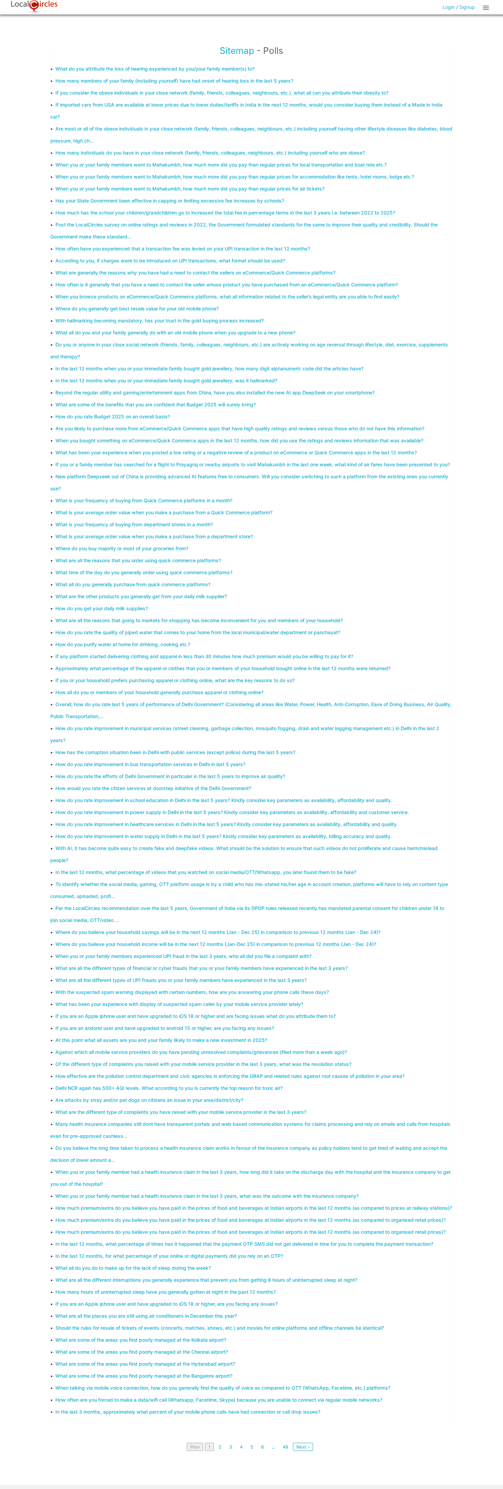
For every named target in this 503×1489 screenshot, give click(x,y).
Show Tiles (486, 7)
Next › (303, 1447)
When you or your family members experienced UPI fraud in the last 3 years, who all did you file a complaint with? (183, 956)
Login (448, 7)
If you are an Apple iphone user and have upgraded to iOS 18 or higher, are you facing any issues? (166, 1304)
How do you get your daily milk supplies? (101, 608)
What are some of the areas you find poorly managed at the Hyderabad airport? (145, 1364)
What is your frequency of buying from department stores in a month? (134, 524)
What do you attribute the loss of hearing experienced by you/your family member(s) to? (155, 69)
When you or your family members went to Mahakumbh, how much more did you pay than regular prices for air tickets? (189, 189)
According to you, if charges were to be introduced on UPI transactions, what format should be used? (170, 260)
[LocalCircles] (34, 6)
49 (285, 1447)
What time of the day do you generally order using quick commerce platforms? (143, 572)
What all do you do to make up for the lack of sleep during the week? (133, 1268)
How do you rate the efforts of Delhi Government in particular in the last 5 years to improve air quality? (170, 776)
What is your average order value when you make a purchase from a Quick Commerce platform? (163, 512)
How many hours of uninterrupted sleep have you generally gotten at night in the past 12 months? (165, 1292)
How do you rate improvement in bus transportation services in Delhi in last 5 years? (150, 764)
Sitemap (237, 50)
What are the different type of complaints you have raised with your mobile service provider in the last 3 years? (180, 1112)
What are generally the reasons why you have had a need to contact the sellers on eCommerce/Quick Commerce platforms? (195, 272)
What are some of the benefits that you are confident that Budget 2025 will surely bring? (155, 404)
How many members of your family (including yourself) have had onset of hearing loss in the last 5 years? (174, 81)
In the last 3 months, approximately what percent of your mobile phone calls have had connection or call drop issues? (187, 1412)
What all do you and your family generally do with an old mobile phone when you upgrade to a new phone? (175, 332)
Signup (467, 7)
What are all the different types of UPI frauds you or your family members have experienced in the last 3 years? (181, 980)
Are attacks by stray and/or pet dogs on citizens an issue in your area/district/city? (149, 1100)
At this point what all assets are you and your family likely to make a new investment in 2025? (161, 1040)
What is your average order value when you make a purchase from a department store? (154, 536)
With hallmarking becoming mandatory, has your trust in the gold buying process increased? (159, 320)
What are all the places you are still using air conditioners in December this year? (146, 1316)
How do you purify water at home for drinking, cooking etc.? (122, 644)
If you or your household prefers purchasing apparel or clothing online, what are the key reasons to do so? (175, 680)
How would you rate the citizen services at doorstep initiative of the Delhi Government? (153, 788)
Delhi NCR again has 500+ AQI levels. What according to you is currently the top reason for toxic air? (169, 1088)
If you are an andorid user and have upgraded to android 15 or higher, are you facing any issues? (164, 1028)
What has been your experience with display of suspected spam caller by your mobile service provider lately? (179, 1004)
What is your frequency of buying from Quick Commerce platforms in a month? (143, 500)
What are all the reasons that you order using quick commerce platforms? (138, 560)
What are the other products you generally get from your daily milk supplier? (141, 596)
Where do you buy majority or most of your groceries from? (121, 548)
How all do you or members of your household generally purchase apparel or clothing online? (159, 692)
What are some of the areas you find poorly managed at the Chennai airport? (141, 1352)
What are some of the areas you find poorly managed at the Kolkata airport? (140, 1340)
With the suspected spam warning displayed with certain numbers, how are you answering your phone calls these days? (192, 992)
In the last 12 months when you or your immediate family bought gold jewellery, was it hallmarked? (166, 380)
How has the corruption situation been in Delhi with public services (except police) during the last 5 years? (175, 752)
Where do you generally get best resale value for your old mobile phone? (137, 308)
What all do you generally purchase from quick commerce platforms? (132, 584)
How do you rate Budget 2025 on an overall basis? (112, 416)
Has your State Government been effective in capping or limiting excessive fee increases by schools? (169, 201)
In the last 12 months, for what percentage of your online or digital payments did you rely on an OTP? (169, 1256)
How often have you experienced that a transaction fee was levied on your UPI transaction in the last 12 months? (182, 248)
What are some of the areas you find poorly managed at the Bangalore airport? (143, 1376)
